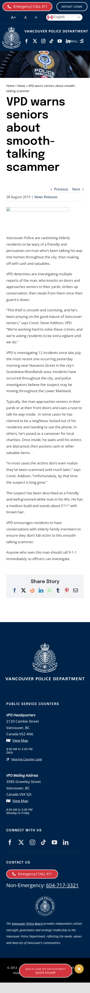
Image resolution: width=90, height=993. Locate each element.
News (21, 86)
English (59, 17)
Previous (61, 189)
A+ (13, 17)
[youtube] (60, 41)
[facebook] (26, 41)
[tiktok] (51, 41)
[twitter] (35, 41)
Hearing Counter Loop (26, 759)
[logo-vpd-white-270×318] (45, 644)
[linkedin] (65, 842)
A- (36, 17)
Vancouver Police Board (27, 924)
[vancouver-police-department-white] (11, 28)
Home (10, 86)
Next (76, 189)
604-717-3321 (62, 885)
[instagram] (43, 41)
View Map (20, 740)
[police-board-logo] (45, 897)
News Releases (46, 197)
